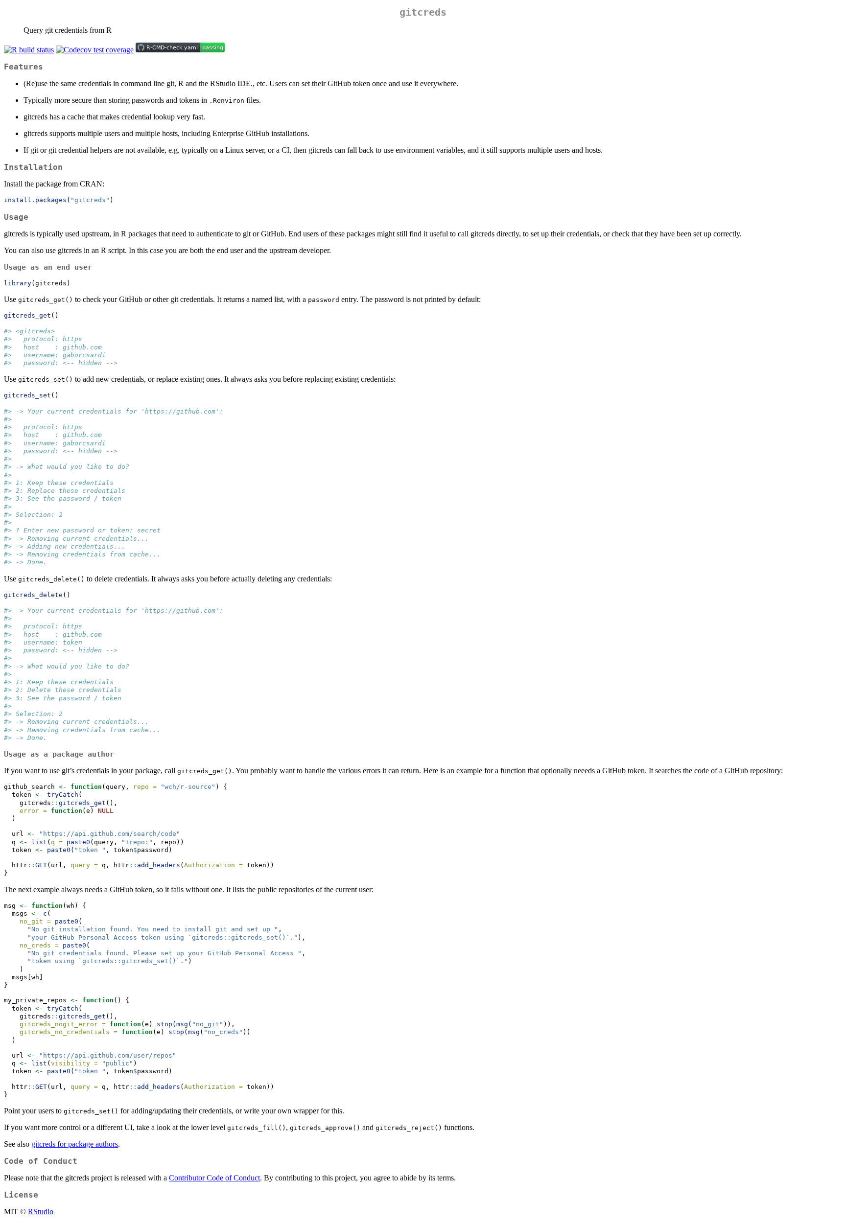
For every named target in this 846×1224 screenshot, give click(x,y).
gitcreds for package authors (74, 1144)
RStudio (40, 1211)
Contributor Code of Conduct (214, 1178)
